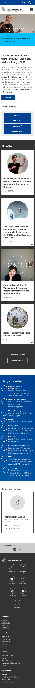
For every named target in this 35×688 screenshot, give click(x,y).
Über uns (8, 97)
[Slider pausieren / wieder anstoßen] (7, 28)
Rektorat (4, 674)
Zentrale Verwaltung (8, 682)
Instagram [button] (16, 121)
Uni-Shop (4, 665)
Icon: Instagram (23, 567)
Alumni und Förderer (8, 625)
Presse (3, 658)
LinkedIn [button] (16, 115)
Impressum (5, 637)
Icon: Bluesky (12, 579)
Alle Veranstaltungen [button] (17, 354)
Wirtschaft (5, 628)
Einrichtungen (6, 679)
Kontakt (19, 549)
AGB (2, 647)
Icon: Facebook (12, 567)
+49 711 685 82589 (14, 525)
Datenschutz (5, 639)
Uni (2, 2)
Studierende (5, 620)
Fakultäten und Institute (9, 677)
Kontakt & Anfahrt (7, 655)
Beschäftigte (5, 623)
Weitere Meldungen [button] (17, 360)
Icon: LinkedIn (23, 591)
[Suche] (29, 2)
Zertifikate (4, 644)
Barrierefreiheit (6, 642)
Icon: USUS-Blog (17, 602)
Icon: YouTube (12, 591)
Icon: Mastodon (22, 579)
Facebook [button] (16, 126)
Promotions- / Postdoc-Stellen (11, 663)
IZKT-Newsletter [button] (16, 132)
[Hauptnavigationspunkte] (31, 9)
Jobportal (4, 660)
